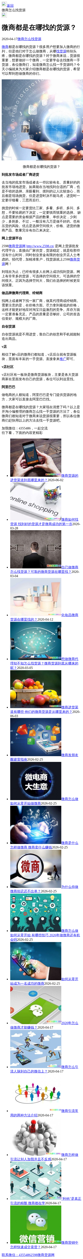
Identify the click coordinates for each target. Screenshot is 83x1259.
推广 (63, 359)
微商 (5, 47)
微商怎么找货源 (29, 39)
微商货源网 (17, 246)
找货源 (61, 51)
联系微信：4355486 (16, 1255)
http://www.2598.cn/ (40, 246)
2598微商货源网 (42, 1255)
